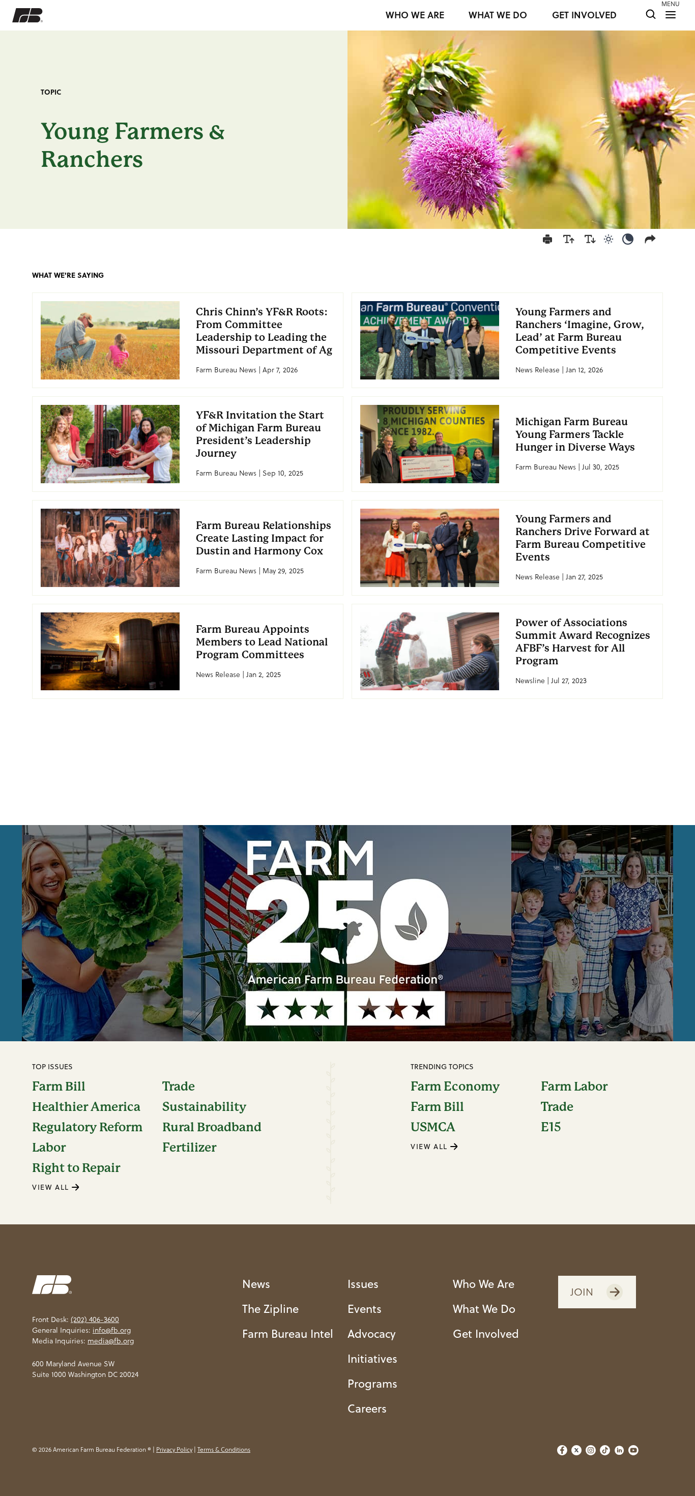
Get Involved (486, 1333)
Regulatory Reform (87, 1127)
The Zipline (270, 1308)
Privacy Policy (174, 1449)
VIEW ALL (52, 1187)
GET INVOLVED (584, 15)
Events (364, 1308)
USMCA (433, 1127)
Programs (372, 1383)
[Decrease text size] (590, 239)
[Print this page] (547, 239)
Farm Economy (455, 1086)
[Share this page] (652, 239)
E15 (551, 1127)
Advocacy (371, 1333)
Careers (367, 1408)
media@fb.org (111, 1341)
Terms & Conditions (223, 1449)
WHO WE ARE (415, 15)
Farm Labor (574, 1086)
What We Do (484, 1308)
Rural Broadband (212, 1127)
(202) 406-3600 (95, 1319)
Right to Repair (76, 1168)
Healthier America (86, 1107)
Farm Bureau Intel (287, 1333)
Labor (49, 1147)
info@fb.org (112, 1330)
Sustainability (204, 1107)
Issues (363, 1284)
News (256, 1284)
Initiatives (372, 1358)
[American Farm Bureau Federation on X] (576, 1450)
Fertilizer (189, 1147)
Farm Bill (58, 1086)
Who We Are (483, 1284)
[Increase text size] (568, 239)
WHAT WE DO (498, 15)
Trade (178, 1086)
